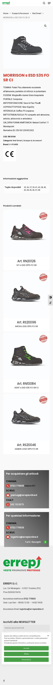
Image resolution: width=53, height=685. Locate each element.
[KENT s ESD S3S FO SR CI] (26, 356)
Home (5, 13)
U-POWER (13, 144)
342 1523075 (17, 504)
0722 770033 (30, 598)
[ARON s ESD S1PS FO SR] (26, 294)
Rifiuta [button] (26, 654)
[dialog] (26, 648)
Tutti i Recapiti (33, 541)
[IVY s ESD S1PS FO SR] (26, 233)
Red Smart (36, 13)
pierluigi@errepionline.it (24, 495)
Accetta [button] (26, 648)
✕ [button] (48, 635)
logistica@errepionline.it (24, 537)
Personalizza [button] (26, 660)
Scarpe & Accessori (20, 13)
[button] (49, 3)
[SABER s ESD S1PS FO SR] (26, 417)
